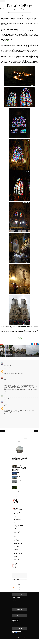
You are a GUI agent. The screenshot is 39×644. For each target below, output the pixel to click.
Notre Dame (16, 549)
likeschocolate (6, 401)
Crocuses (15, 552)
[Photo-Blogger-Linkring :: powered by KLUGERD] (19, 623)
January (15, 563)
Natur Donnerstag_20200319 (18, 531)
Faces (15, 522)
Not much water (16, 546)
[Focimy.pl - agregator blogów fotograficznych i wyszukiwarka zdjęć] (15, 620)
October (15, 500)
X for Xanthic (19, 476)
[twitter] (32, 1)
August (15, 502)
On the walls (16, 510)
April (15, 507)
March (15, 508)
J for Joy (15, 550)
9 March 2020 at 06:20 (8, 384)
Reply (5, 368)
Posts (14, 587)
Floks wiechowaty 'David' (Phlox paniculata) (18, 600)
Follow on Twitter (16, 573)
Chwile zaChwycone (16, 599)
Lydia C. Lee (6, 370)
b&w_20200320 (16, 528)
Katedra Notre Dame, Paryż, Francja (21, 13)
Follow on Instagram (16, 579)
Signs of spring (16, 529)
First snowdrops (16, 555)
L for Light (15, 526)
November (16, 499)
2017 (14, 566)
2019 (14, 564)
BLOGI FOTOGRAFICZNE (15, 618)
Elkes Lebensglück (7, 395)
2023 (14, 493)
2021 (14, 496)
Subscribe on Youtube (16, 577)
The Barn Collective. (15, 598)
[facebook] (31, 1)
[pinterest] (34, 1)
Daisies (18, 486)
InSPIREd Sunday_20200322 (18, 525)
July (15, 503)
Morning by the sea (17, 532)
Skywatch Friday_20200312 (18, 543)
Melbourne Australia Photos (9, 407)
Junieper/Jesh (6, 383)
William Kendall (7, 362)
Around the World (16, 556)
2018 (14, 565)
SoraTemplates (16, 637)
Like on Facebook (16, 575)
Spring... (15, 523)
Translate (18, 632)
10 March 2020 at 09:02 (8, 396)
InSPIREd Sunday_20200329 (18, 512)
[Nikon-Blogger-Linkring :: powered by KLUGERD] (19, 624)
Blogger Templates (26, 637)
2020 (14, 497)
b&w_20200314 (16, 540)
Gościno (15, 537)
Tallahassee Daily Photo (16, 605)
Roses (15, 516)
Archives (15, 536)
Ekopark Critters (16, 513)
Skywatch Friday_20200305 (18, 553)
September (16, 501)
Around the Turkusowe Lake (18, 509)
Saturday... (15, 539)
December (16, 498)
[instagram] (36, 1)
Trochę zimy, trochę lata (17, 519)
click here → (22, 459)
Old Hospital (19, 472)
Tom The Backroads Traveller (17, 597)
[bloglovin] (37, 1)
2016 (14, 567)
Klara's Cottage (19, 5)
